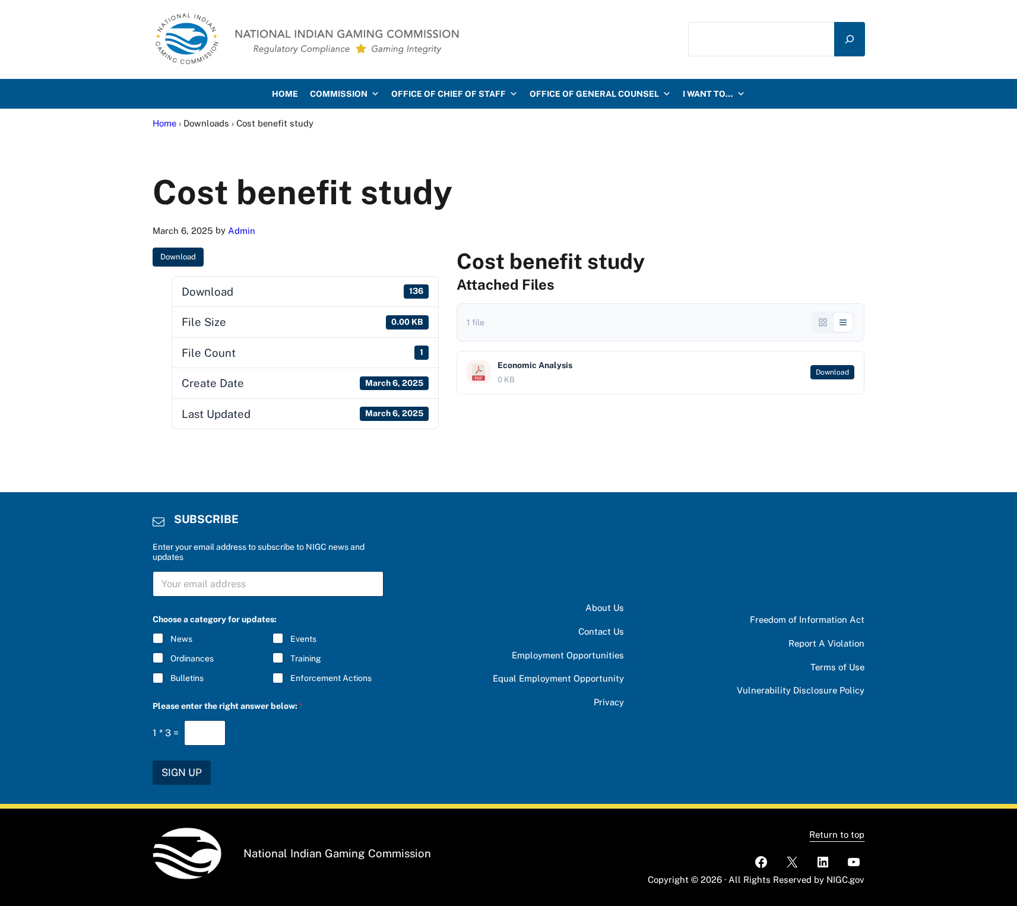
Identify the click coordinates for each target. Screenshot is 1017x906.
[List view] (843, 322)
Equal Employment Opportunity (558, 678)
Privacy (609, 702)
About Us (604, 608)
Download (178, 256)
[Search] (849, 39)
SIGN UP (181, 772)
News (181, 639)
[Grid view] (822, 322)
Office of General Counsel (594, 94)
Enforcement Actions (331, 678)
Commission (338, 94)
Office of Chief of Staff (448, 94)
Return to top (836, 834)
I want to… (708, 94)
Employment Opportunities (568, 655)
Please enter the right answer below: (228, 706)
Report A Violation (826, 643)
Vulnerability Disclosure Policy (800, 690)
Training (305, 658)
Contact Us (601, 631)
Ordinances (192, 658)
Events (303, 639)
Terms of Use (837, 667)
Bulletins (187, 678)
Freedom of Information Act (807, 619)
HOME (285, 94)
